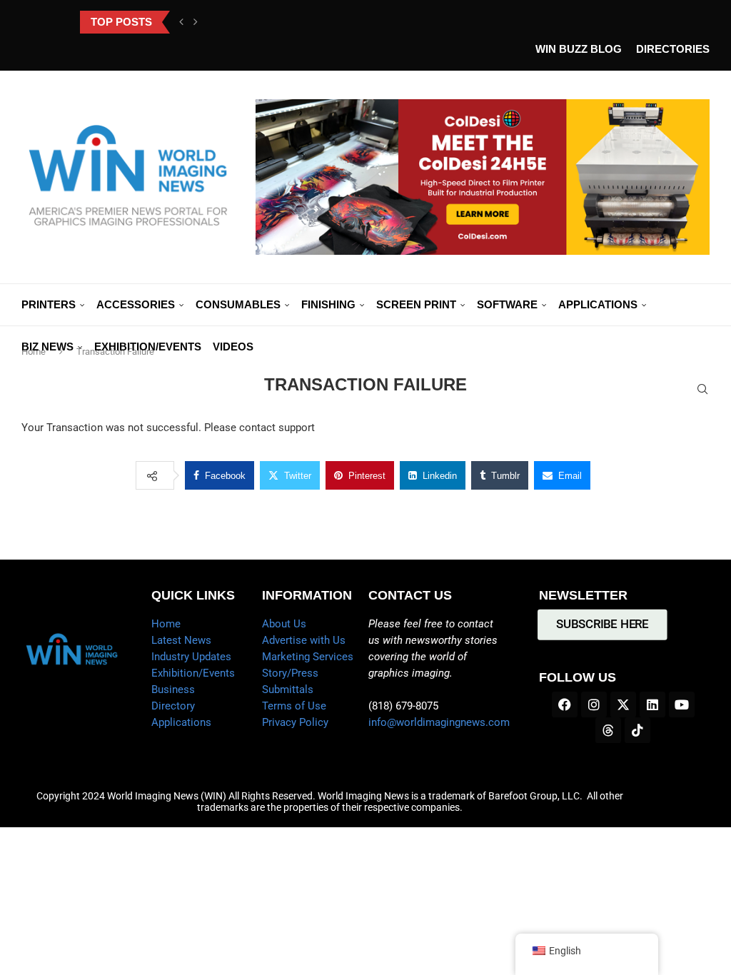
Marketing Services (307, 656)
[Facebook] (565, 704)
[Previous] (181, 22)
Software (507, 304)
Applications (597, 304)
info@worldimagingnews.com (439, 722)
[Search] (702, 389)
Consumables (238, 304)
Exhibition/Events (147, 346)
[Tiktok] (637, 730)
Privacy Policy (295, 722)
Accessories (135, 304)
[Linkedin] (652, 704)
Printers (48, 304)
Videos (233, 346)
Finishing (328, 304)
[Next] (195, 22)
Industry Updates (191, 656)
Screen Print (416, 304)
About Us (284, 623)
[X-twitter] (623, 704)
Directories (673, 49)
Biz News (47, 346)
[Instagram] (594, 704)
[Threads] (608, 730)
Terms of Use (294, 705)
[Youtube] (682, 704)
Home (166, 623)
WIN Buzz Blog (578, 49)
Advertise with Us (304, 640)
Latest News (181, 640)
